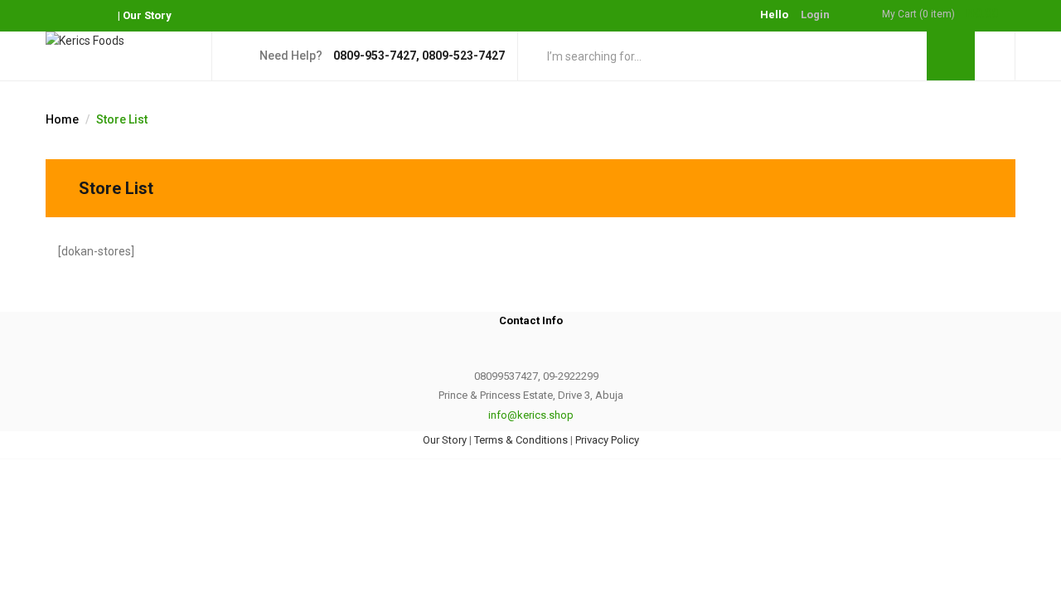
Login (815, 14)
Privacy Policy (607, 440)
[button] (948, 14)
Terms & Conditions (521, 440)
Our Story (147, 15)
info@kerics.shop (531, 415)
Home (62, 119)
